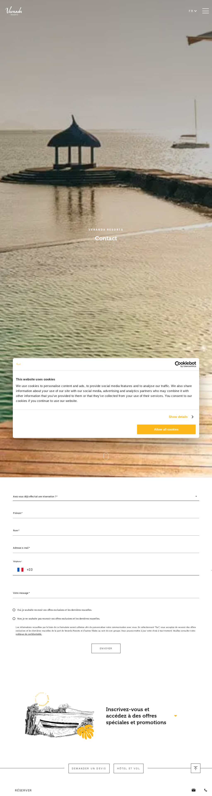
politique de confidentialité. (29, 634)
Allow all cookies (166, 429)
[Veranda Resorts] (16, 11)
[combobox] (106, 496)
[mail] (194, 790)
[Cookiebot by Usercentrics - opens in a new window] (178, 364)
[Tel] (205, 790)
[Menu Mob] (205, 11)
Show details (178, 416)
